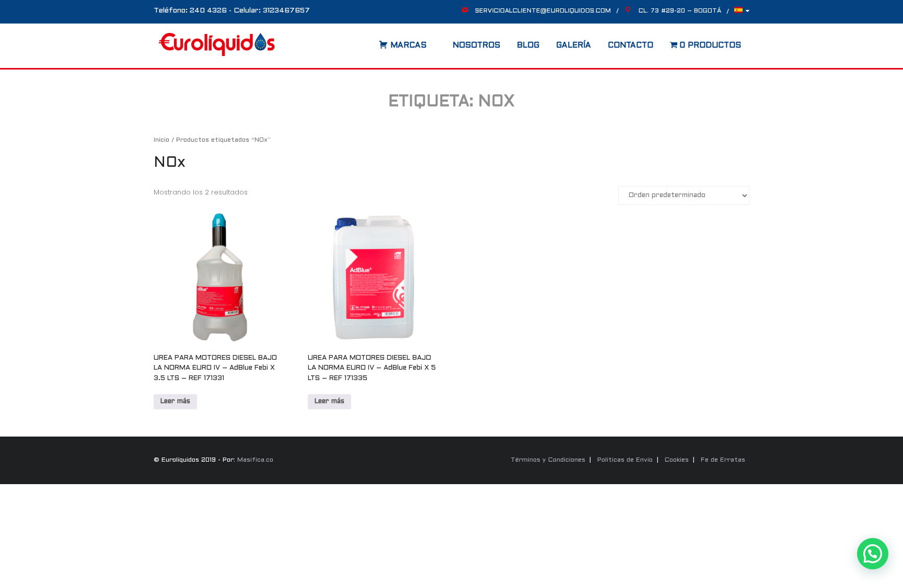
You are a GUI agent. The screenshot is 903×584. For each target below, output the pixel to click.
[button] (872, 553)
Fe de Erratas (723, 460)
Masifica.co (255, 460)
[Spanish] (741, 12)
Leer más (175, 401)
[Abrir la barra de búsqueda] (368, 42)
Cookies (677, 460)
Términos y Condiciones (548, 460)
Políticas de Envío (625, 460)
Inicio (161, 140)
